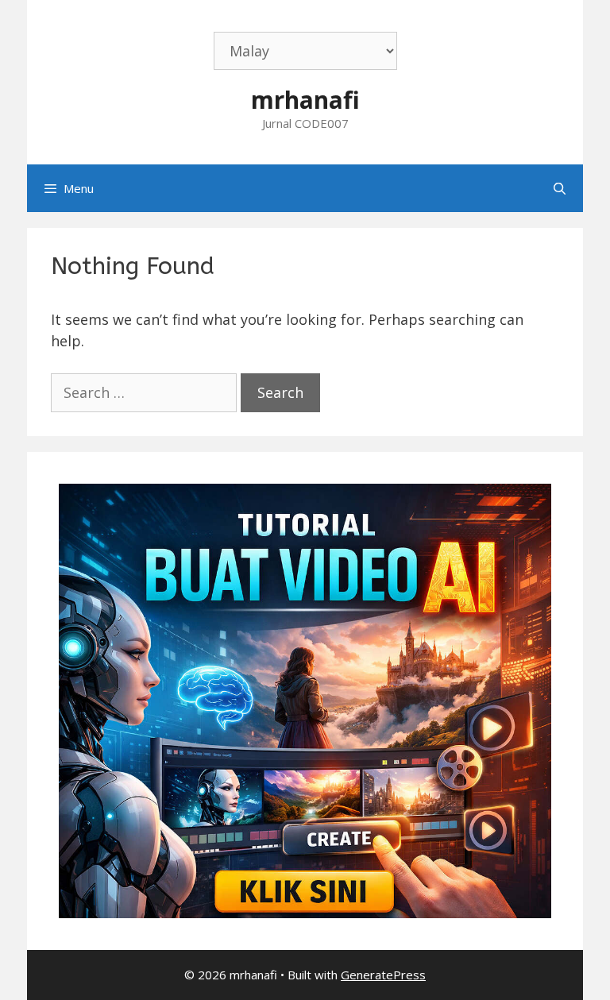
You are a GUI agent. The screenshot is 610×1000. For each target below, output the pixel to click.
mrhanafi (305, 99)
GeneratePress (383, 975)
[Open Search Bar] (559, 188)
